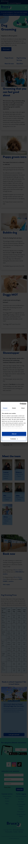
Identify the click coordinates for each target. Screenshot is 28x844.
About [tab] (23, 408)
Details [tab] (14, 408)
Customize (13, 438)
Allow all (14, 434)
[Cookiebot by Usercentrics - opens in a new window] (20, 404)
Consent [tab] (5, 408)
